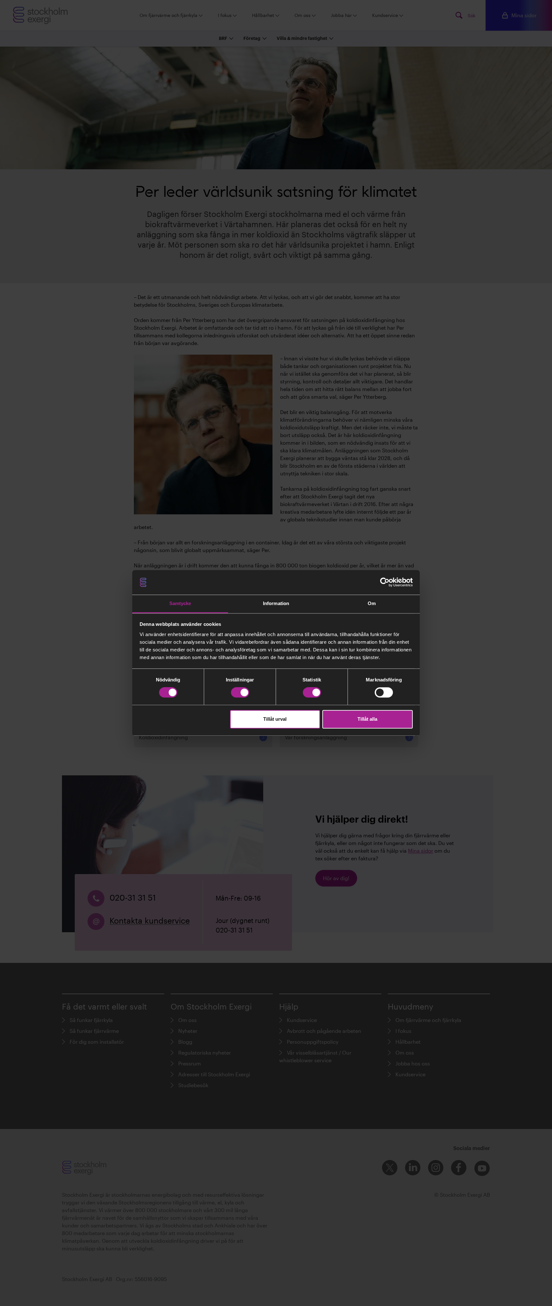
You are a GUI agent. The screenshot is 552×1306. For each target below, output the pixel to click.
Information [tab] (276, 603)
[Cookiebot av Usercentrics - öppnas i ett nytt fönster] (385, 582)
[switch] (240, 693)
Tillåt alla (367, 719)
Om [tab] (372, 603)
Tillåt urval (275, 719)
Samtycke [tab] (180, 603)
